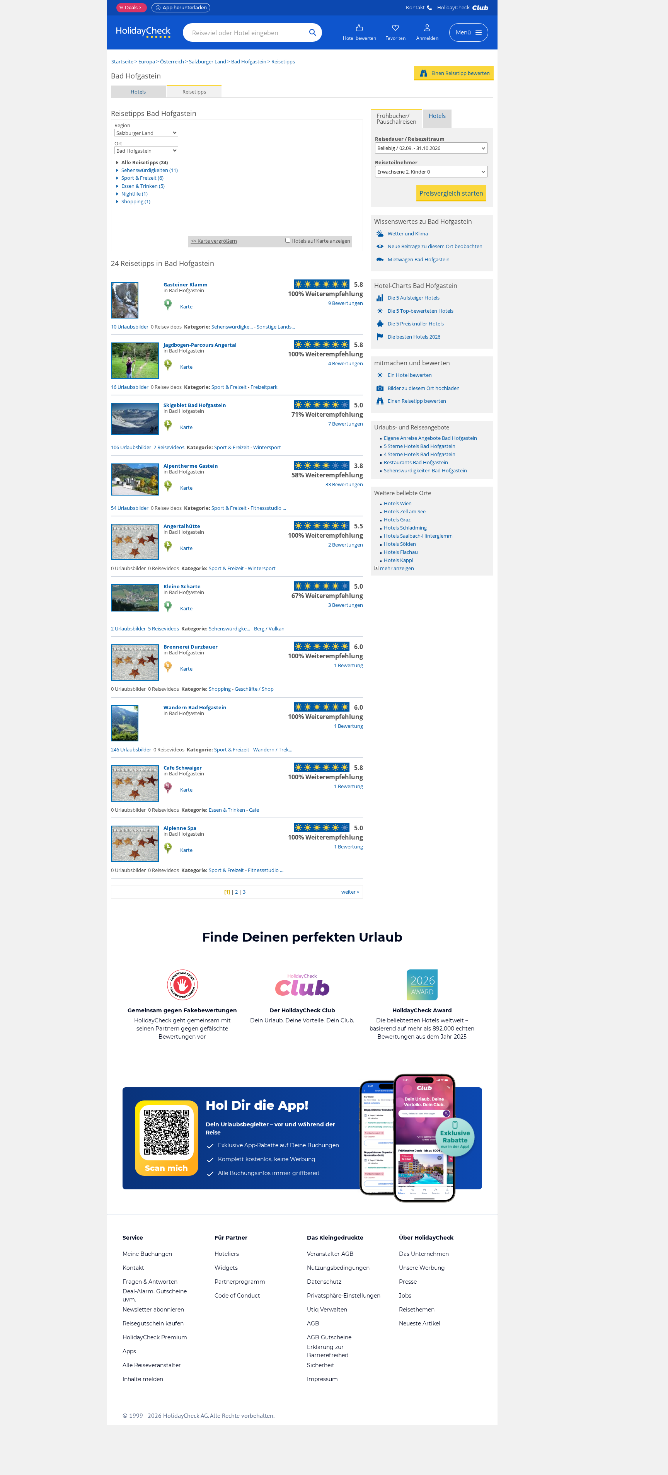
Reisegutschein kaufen (153, 1323)
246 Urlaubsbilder (131, 749)
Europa (146, 61)
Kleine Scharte (182, 586)
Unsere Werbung (422, 1267)
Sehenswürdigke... (232, 326)
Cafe (254, 809)
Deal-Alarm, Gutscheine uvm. (155, 1295)
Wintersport (267, 447)
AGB (313, 1323)
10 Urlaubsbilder (129, 326)
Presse (408, 1281)
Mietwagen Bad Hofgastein (419, 259)
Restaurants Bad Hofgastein (416, 462)
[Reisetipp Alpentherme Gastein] (135, 493)
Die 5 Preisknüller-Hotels (416, 323)
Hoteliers (227, 1253)
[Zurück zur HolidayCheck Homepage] (143, 32)
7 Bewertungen (345, 423)
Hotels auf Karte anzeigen (320, 240)
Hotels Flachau (401, 551)
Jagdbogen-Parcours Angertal (200, 344)
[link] (359, 32)
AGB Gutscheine (329, 1337)
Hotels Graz (397, 519)
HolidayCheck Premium (155, 1337)
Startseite (122, 61)
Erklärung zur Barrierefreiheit (328, 1351)
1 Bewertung (348, 665)
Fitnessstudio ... (268, 507)
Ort (118, 143)
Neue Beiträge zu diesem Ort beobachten (435, 246)
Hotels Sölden (400, 543)
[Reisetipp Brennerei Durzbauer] (135, 678)
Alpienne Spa (180, 827)
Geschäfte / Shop (254, 688)
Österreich (172, 61)
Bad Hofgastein (248, 61)
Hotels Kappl (398, 560)
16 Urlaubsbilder (129, 386)
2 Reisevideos (168, 447)
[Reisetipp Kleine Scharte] (135, 609)
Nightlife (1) (134, 193)
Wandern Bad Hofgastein (195, 707)
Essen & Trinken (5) (143, 185)
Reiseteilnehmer (396, 162)
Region (122, 125)
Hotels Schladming (405, 527)
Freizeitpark (264, 386)
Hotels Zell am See (405, 511)
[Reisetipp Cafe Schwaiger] (135, 799)
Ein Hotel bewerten (410, 374)
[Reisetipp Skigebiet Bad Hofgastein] (135, 432)
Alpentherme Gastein (191, 465)
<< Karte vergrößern (214, 240)
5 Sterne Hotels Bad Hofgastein (419, 446)
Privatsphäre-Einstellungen (343, 1295)
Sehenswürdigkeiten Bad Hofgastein (425, 470)
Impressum (322, 1379)
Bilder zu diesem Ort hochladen (424, 388)
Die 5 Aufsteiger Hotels (414, 297)
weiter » (350, 891)
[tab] (396, 118)
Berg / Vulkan (269, 628)
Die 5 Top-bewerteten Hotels (420, 310)
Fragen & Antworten (150, 1281)
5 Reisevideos (163, 628)
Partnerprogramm (240, 1281)
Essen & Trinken (227, 809)
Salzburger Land (207, 61)
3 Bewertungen (345, 604)
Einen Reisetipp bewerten (460, 73)
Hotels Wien (398, 503)
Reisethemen (417, 1309)
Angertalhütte (182, 526)
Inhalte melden (143, 1379)
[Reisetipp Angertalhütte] (135, 558)
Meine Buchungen (147, 1253)
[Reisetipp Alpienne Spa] (135, 860)
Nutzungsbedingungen (338, 1267)
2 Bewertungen (345, 544)
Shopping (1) (135, 201)
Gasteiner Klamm (186, 284)
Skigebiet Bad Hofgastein (195, 405)
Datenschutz (324, 1281)
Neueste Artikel (419, 1323)
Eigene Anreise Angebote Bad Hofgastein (430, 437)
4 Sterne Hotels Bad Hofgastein (419, 454)
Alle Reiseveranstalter (152, 1365)
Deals (128, 7)
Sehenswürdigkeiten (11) (149, 170)
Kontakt (415, 7)
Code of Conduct (237, 1295)
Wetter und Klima (408, 233)
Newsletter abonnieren (153, 1309)
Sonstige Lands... (276, 326)
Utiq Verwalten (327, 1309)
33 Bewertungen (344, 484)
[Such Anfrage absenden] (312, 32)
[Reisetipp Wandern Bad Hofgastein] (124, 739)
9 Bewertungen (345, 303)
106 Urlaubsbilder (131, 447)
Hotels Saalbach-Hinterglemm (418, 535)
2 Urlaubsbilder (128, 628)
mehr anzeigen (397, 568)
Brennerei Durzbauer (191, 646)
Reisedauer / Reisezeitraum (410, 139)
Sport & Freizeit (229, 386)
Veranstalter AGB (330, 1253)
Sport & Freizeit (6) (142, 177)
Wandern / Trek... (272, 749)
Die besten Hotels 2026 (414, 336)
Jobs (405, 1295)
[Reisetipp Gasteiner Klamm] (124, 316)
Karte (186, 306)
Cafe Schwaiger (183, 767)
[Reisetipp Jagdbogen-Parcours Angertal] (135, 376)
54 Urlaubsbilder (129, 507)
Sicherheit (320, 1365)
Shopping (220, 688)
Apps (129, 1351)
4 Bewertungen (345, 363)
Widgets (226, 1267)
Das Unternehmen (424, 1253)
